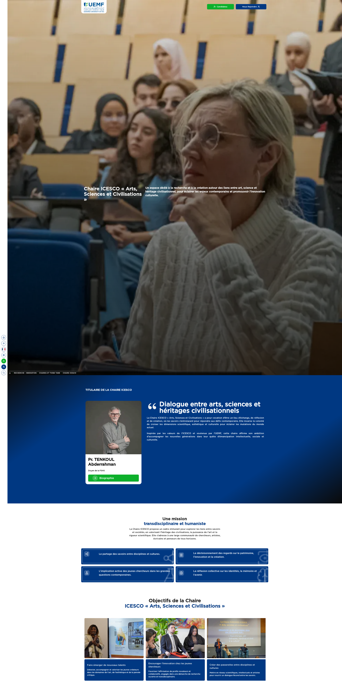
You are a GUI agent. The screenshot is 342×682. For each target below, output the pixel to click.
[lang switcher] (3, 343)
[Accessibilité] (3, 355)
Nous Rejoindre (249, 7)
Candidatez (222, 7)
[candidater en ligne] (3, 361)
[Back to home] (3, 337)
